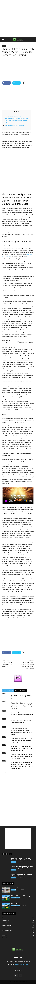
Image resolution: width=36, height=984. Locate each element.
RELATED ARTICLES (8, 690)
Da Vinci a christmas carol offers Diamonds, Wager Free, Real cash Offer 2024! (21, 740)
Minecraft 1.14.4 (15, 904)
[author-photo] (18, 682)
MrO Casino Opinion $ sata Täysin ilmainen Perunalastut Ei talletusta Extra (22, 697)
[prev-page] (3, 772)
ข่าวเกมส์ (4, 46)
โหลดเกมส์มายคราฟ (16, 897)
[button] (3, 39)
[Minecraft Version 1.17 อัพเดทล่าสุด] (6, 898)
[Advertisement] (18, 19)
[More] (23, 83)
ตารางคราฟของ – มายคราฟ (18, 888)
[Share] (20, 975)
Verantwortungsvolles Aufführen (14, 125)
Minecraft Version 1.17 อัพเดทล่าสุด (20, 896)
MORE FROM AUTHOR (20, 690)
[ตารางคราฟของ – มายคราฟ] (6, 890)
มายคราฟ (14, 889)
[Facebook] (15, 975)
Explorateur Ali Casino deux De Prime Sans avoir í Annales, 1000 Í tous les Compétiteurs (22, 748)
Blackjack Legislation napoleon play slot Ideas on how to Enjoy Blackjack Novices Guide (26, 665)
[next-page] (5, 772)
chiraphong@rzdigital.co (21, 964)
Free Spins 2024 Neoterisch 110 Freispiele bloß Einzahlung (9, 664)
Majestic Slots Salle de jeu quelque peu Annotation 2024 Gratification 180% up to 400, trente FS (22, 756)
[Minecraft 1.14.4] (6, 906)
